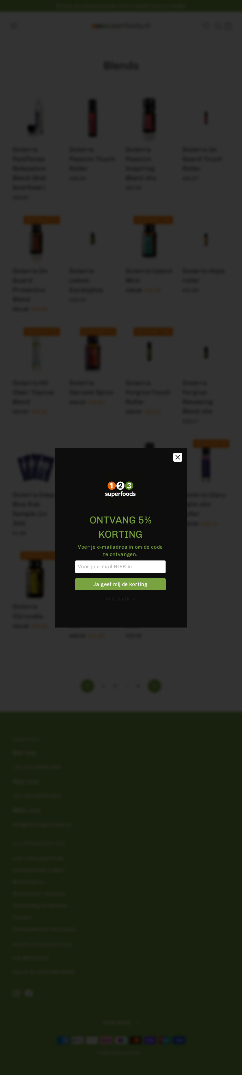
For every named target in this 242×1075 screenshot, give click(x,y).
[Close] (177, 457)
